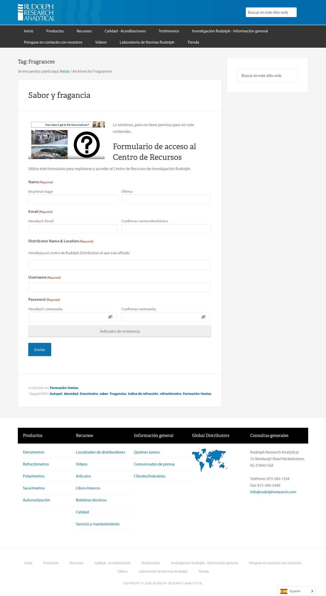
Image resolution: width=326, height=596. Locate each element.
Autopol (56, 393)
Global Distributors (210, 435)
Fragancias (118, 393)
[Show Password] (110, 316)
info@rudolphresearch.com (273, 491)
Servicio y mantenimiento (97, 523)
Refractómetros (36, 464)
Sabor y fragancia (59, 95)
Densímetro (89, 393)
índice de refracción (143, 393)
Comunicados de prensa (154, 464)
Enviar (39, 349)
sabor (104, 393)
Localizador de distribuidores (100, 452)
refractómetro (170, 393)
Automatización (36, 499)
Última (126, 191)
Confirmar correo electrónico (144, 220)
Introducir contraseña (45, 308)
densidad (71, 393)
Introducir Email (41, 220)
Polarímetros (34, 475)
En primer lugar (40, 191)
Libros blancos (88, 487)
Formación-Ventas (64, 387)
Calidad (82, 511)
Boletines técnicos (91, 499)
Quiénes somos (147, 452)
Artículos (83, 475)
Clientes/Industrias (149, 475)
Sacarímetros (34, 487)
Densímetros (33, 452)
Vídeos (81, 464)
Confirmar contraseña (138, 308)
